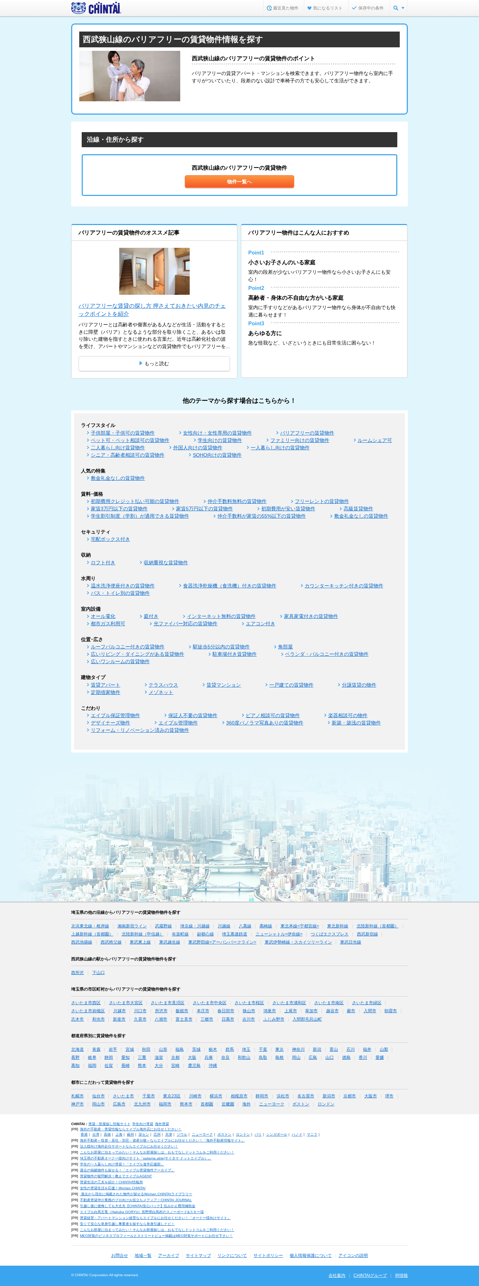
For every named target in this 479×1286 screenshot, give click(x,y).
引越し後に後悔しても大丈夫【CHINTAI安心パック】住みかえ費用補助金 (137, 1206)
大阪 (192, 1057)
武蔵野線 (163, 926)
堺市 (389, 1096)
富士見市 (184, 1019)
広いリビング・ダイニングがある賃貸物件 (137, 654)
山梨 (384, 1049)
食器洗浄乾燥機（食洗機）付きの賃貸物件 (229, 585)
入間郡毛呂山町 (307, 1019)
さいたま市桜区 (249, 1003)
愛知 (125, 1057)
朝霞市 (390, 1011)
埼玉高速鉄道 (234, 934)
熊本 (142, 1065)
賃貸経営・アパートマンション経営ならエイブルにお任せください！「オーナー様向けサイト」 (155, 1218)
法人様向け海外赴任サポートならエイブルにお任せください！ (129, 1146)
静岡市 (262, 1096)
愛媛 (380, 1057)
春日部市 (225, 1011)
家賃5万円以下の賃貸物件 (204, 508)
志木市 (77, 1019)
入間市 (370, 1011)
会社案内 (337, 1275)
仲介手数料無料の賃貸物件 (237, 501)
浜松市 (283, 1096)
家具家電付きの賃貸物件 (311, 616)
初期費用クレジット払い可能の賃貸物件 (135, 501)
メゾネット (161, 692)
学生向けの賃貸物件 (220, 440)
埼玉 (246, 1049)
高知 (75, 1065)
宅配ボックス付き (110, 539)
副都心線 (205, 934)
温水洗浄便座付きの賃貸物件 (123, 585)
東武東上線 (140, 942)
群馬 (229, 1049)
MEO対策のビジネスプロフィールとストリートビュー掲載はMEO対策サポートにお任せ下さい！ (156, 1236)
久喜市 (140, 1019)
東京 (279, 1049)
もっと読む (156, 363)
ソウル (182, 1134)
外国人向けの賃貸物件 (197, 447)
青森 (96, 1049)
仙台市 (98, 1096)
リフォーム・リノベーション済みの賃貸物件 (140, 730)
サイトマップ (198, 1255)
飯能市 (182, 1011)
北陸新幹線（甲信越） (143, 934)
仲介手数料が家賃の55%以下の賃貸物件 (261, 516)
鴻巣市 (269, 1011)
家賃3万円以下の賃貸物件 (119, 508)
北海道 (77, 1049)
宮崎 (175, 1065)
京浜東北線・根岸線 (90, 926)
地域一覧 (143, 1255)
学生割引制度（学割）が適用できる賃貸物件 (140, 516)
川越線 (224, 926)
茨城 (196, 1049)
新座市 (119, 1019)
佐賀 (108, 1065)
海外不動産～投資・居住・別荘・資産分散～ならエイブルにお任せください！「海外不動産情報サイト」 (162, 1140)
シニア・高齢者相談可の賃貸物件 (127, 455)
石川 (350, 1049)
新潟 (317, 1049)
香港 (84, 1134)
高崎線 (265, 926)
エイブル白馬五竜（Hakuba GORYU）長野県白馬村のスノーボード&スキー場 (142, 1212)
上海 (118, 1134)
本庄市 (203, 1011)
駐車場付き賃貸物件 (234, 654)
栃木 (213, 1049)
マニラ (312, 1134)
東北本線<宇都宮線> (300, 926)
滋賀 (159, 1057)
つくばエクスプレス (330, 934)
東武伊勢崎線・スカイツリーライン (298, 942)
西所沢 (77, 973)
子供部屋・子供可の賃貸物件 (123, 433)
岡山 (296, 1057)
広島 (313, 1057)
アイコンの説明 (353, 1255)
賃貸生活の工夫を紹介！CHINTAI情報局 (111, 1182)
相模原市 (239, 1096)
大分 (159, 1065)
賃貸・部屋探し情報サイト (109, 1124)
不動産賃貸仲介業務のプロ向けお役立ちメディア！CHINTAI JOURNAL (136, 1200)
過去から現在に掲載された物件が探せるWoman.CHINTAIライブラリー (136, 1194)
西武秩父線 (111, 942)
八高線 (245, 926)
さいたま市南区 (329, 1003)
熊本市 (186, 1104)
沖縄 (213, 1065)
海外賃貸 (162, 1124)
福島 (179, 1049)
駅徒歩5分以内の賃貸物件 (221, 646)
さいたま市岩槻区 (88, 1011)
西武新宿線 (367, 934)
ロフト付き (103, 562)
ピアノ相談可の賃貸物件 (273, 715)
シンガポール (276, 1134)
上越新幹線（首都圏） (92, 934)
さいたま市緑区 (367, 1003)
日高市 (228, 1019)
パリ (258, 1134)
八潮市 (161, 1019)
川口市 (140, 1011)
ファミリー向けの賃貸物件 (299, 440)
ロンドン (326, 1104)
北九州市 (142, 1104)
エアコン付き (260, 623)
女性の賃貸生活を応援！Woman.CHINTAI (113, 1188)
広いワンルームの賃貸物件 (120, 661)
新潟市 (329, 1096)
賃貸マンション (224, 685)
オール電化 (103, 616)
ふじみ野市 (273, 1019)
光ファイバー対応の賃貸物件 (185, 623)
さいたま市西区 (86, 1003)
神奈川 (298, 1049)
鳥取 (263, 1057)
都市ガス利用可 (108, 623)
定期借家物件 (105, 692)
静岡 (108, 1057)
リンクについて (232, 1255)
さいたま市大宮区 (126, 1003)
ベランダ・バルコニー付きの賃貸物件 (327, 654)
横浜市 (216, 1096)
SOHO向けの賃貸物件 (217, 455)
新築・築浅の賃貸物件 (356, 723)
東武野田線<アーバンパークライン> (222, 942)
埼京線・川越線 (195, 926)
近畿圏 (228, 1104)
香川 (363, 1057)
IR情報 (401, 1275)
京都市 (349, 1096)
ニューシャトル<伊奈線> (279, 934)
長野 (75, 1057)
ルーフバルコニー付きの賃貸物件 (127, 646)
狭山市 (249, 1011)
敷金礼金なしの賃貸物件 (118, 478)
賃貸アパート (105, 685)
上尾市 (290, 1011)
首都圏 (207, 1104)
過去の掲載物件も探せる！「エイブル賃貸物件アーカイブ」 (127, 1170)
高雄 (107, 1134)
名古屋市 (305, 1096)
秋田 (146, 1049)
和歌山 (244, 1057)
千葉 (263, 1049)
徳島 (346, 1057)
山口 (329, 1057)
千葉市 (148, 1096)
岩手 (113, 1049)
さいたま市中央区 (210, 1003)
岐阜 (92, 1057)
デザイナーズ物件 (110, 723)
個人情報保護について (311, 1255)
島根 (279, 1057)
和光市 (98, 1019)
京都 (175, 1057)
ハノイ (297, 1134)
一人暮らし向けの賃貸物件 (280, 447)
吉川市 (248, 1019)
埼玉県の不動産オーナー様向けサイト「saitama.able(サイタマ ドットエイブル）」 (145, 1158)
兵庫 (208, 1057)
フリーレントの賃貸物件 (322, 501)
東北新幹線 (337, 926)
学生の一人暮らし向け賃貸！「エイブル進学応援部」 (122, 1164)
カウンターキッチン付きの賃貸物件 (344, 585)
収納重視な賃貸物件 (166, 562)
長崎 (125, 1065)
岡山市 (98, 1104)
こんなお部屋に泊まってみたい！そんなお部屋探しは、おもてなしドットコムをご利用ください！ (157, 1152)
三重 (142, 1057)
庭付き (151, 616)
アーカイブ (168, 1255)
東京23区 (172, 1096)
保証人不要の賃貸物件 (192, 715)
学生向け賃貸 (142, 1124)
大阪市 (370, 1096)
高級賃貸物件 (358, 508)
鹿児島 (194, 1065)
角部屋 (285, 646)
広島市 (119, 1104)
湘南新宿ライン (132, 926)
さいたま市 (123, 1096)
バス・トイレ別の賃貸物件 (120, 593)
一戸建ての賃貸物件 (291, 685)
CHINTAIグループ (370, 1275)
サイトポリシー (268, 1255)
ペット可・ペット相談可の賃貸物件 (130, 440)
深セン (144, 1134)
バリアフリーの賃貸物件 (307, 433)
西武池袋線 (81, 942)
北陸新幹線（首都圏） (378, 926)
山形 (163, 1049)
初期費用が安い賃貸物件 (288, 508)
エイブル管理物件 (178, 723)
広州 (157, 1134)
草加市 (311, 1011)
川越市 (119, 1011)
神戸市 (77, 1104)
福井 (367, 1049)
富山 (334, 1049)
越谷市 (332, 1011)
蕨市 (351, 1011)
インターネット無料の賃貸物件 (221, 616)
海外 (246, 1104)
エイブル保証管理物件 (115, 715)
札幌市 (77, 1096)
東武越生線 (169, 942)
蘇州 (130, 1134)
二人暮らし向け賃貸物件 (118, 447)
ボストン (300, 1104)
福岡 (92, 1065)
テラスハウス (163, 685)
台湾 (95, 1134)
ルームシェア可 (375, 440)
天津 (168, 1134)
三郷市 (207, 1019)
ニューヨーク (271, 1104)
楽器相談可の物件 (347, 715)
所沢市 (161, 1011)
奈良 (225, 1057)
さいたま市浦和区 (289, 1003)
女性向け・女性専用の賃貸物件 (217, 433)
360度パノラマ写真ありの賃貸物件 (264, 723)
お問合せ (119, 1255)
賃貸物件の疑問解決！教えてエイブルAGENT (116, 1176)
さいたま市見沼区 (167, 1003)
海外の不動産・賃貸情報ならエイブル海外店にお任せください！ (131, 1129)
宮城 (130, 1049)
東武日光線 (350, 942)
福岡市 (165, 1104)
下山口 (98, 973)
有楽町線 (180, 934)
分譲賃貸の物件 (359, 685)
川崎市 (195, 1096)
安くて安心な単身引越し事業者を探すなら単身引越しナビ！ (127, 1224)
